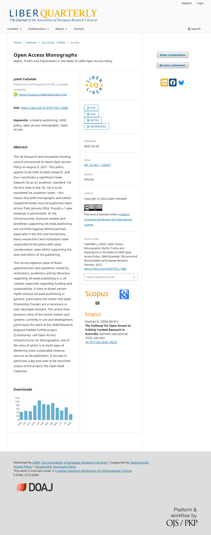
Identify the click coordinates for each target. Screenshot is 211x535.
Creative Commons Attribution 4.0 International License (108, 219)
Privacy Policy (23, 467)
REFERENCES (98, 126)
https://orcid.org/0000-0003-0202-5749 (43, 94)
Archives (31, 42)
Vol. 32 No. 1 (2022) (53, 42)
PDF (92, 108)
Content (13, 29)
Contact (79, 29)
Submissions (37, 29)
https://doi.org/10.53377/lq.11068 (44, 108)
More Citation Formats (101, 277)
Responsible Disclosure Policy (55, 467)
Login (200, 3)
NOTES (94, 120)
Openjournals (139, 462)
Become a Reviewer (172, 65)
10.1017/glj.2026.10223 (101, 342)
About (59, 29)
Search (195, 29)
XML (93, 114)
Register (187, 3)
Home (17, 42)
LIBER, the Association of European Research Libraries (69, 462)
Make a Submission (172, 55)
